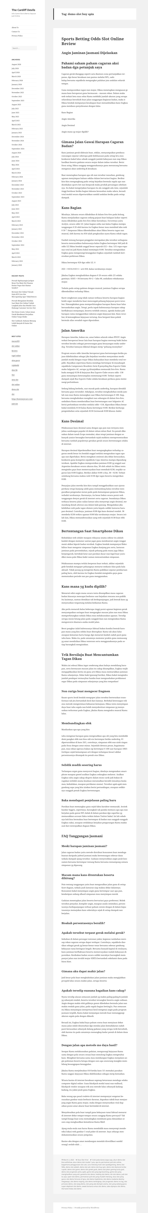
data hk (14, 370)
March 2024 (16, 173)
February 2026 (17, 80)
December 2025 (18, 88)
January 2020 (17, 265)
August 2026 (16, 64)
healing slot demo (102, 1174)
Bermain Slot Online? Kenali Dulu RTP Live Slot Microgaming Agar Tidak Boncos (24, 294)
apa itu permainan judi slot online (108, 1162)
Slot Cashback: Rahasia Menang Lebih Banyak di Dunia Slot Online (24, 323)
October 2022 (17, 241)
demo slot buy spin (98, 1167)
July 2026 (15, 68)
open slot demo (74, 1177)
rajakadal (15, 365)
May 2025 (15, 116)
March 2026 (16, 76)
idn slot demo (115, 1174)
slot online (16, 346)
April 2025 (16, 121)
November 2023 (18, 189)
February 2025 (17, 129)
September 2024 (18, 149)
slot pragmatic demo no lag (112, 1181)
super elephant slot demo (71, 1186)
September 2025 (18, 100)
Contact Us (16, 32)
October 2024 (17, 145)
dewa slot (15, 389)
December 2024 (18, 137)
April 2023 (16, 217)
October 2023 (17, 193)
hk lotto (15, 351)
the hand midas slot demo (71, 1189)
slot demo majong (77, 1181)
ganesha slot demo (87, 1174)
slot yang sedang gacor (117, 1184)
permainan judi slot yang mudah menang (96, 1177)
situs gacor (16, 360)
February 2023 (17, 225)
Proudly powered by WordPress (87, 1208)
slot (13, 394)
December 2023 (18, 185)
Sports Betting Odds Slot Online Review (93, 41)
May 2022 (15, 249)
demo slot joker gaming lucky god (111, 1169)
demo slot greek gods (89, 1169)
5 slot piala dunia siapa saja (102, 1160)
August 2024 (16, 153)
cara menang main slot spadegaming (101, 1165)
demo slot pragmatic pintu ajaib (74, 1172)
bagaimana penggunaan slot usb (74, 1165)
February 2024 (17, 177)
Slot (13, 375)
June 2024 (15, 161)
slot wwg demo (79, 1184)
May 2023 (15, 213)
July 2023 (15, 205)
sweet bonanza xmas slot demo (94, 1186)
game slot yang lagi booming (98, 1172)
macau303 (16, 341)
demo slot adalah (72, 1167)
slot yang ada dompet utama (97, 1184)
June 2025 (15, 112)
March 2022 (16, 257)
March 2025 (16, 125)
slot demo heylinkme (95, 1179)
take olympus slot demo (116, 1186)
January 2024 (17, 181)
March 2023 (16, 221)
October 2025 (17, 96)
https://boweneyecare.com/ (22, 399)
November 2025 (18, 92)
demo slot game (73, 1169)
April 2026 (16, 72)
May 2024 (15, 165)
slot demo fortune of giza (76, 1179)
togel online (16, 356)
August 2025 (16, 104)
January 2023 (17, 229)
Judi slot (15, 404)
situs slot (15, 380)
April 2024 (16, 169)
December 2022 (18, 233)
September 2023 (18, 197)
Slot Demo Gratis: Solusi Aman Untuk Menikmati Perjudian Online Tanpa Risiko (23, 314)
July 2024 (15, 157)
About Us (15, 27)
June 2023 (15, 209)
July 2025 (15, 108)
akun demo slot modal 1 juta (84, 1162)
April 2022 (16, 253)
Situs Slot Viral (82, 1160)
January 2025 (17, 133)
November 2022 (18, 237)
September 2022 (18, 245)
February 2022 (17, 261)
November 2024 (18, 141)
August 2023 (16, 201)
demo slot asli (85, 1167)
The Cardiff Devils (23, 10)
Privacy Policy (17, 36)
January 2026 (17, 84)
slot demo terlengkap (93, 1181)
